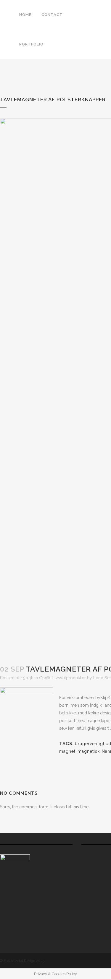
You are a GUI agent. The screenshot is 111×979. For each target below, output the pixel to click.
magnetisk (89, 751)
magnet (67, 751)
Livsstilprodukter (69, 677)
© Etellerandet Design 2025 (22, 961)
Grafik (44, 677)
